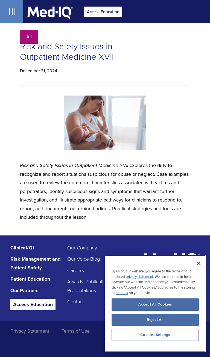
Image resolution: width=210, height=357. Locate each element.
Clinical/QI (22, 248)
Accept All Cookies (155, 304)
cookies (122, 293)
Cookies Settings (155, 335)
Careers (75, 270)
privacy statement (139, 277)
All (29, 37)
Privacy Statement (29, 331)
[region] (155, 303)
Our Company (82, 248)
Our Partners (24, 290)
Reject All (155, 320)
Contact (75, 302)
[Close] (199, 263)
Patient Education (30, 279)
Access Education (103, 11)
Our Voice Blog (83, 259)
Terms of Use (76, 331)
